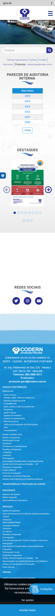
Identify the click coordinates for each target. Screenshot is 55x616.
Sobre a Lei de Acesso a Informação (18, 564)
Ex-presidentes (10, 430)
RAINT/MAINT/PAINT (11, 522)
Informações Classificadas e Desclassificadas (22, 461)
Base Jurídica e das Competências (19, 406)
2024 (27, 101)
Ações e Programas (11, 437)
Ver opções (27, 600)
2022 (27, 111)
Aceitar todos (27, 610)
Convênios (7, 531)
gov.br (7, 3)
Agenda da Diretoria (12, 415)
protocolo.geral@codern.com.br (39, 64)
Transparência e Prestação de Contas (23, 484)
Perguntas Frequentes (12, 467)
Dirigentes (8, 409)
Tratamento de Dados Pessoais (16, 476)
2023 (27, 106)
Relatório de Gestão (11, 494)
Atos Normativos (11, 421)
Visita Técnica (8, 567)
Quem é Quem (10, 412)
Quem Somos (10, 395)
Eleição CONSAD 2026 (12, 434)
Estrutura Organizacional (14, 401)
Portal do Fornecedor (11, 473)
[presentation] (6, 189)
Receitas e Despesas (11, 449)
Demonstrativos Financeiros (14, 500)
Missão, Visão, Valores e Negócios (19, 398)
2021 (27, 117)
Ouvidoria (42, 60)
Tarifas (6, 572)
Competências (10, 403)
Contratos (6, 455)
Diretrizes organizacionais (17, 60)
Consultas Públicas (10, 525)
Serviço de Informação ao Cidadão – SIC (20, 464)
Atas (6, 427)
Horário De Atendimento (14, 418)
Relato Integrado (9, 497)
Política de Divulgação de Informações (21, 424)
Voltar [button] (27, 130)
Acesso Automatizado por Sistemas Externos (22, 479)
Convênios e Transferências (14, 446)
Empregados (8, 458)
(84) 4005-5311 (33, 374)
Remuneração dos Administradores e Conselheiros (25, 561)
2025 (27, 95)
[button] (14, 211)
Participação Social (10, 440)
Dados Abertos (9, 470)
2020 (27, 122)
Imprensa (33, 60)
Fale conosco (8, 64)
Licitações (7, 452)
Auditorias (7, 443)
